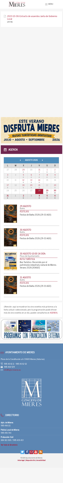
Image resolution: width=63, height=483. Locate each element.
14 (39, 180)
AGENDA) (54, 313)
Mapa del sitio (31, 460)
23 (55, 185)
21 (39, 185)
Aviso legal (21, 460)
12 (23, 180)
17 (8, 185)
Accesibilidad (41, 460)
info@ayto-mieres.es (12, 370)
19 (23, 185)
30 (55, 191)
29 (23, 170)
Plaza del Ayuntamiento (29, 256)
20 (31, 185)
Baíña (22, 209)
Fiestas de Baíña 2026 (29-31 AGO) (35, 215)
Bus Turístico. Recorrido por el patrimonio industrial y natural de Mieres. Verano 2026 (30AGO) (38, 265)
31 (39, 170)
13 (31, 180)
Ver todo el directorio (9, 445)
